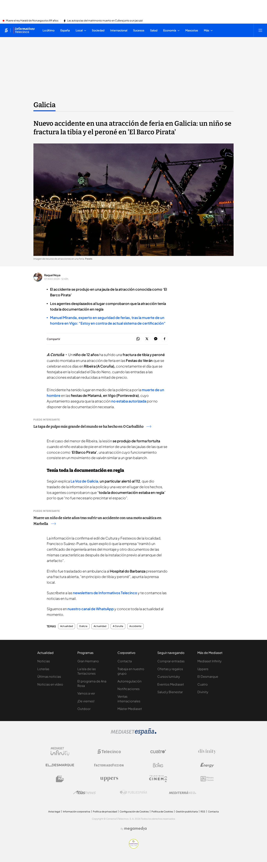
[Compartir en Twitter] (146, 339)
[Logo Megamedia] (135, 828)
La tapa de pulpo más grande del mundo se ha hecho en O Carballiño (88, 426)
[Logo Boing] (158, 765)
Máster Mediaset (129, 709)
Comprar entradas (171, 661)
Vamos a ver (86, 693)
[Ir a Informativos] (24, 30)
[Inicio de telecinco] (6, 30)
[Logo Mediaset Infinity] (60, 751)
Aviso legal (54, 811)
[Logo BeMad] (60, 779)
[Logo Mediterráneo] (182, 792)
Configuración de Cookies (134, 811)
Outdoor (83, 709)
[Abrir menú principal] (260, 30)
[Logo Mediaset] (133, 734)
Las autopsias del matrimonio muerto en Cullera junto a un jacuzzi (105, 20)
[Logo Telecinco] (109, 751)
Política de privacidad (105, 811)
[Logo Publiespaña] (133, 792)
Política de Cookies (162, 811)
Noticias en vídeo (50, 684)
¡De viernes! (85, 701)
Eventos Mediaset (170, 684)
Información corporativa (76, 811)
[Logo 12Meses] (207, 778)
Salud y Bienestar (170, 692)
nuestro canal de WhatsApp (90, 608)
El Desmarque (207, 676)
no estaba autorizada (128, 401)
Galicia (44, 105)
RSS (203, 811)
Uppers (202, 669)
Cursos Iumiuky (168, 676)
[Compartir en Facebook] (164, 339)
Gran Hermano (88, 661)
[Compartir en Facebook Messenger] (155, 339)
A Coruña (118, 626)
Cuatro (202, 684)
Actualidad (66, 626)
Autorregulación (129, 681)
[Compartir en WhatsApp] (138, 339)
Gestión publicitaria (187, 811)
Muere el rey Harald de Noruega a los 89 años (32, 20)
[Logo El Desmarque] (60, 765)
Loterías (43, 669)
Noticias (43, 661)
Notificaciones (128, 689)
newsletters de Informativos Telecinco (105, 592)
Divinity (202, 692)
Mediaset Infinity (209, 661)
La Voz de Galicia (84, 481)
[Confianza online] (133, 847)
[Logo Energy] (207, 765)
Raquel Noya (52, 275)
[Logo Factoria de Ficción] (109, 765)
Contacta (124, 661)
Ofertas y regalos (170, 669)
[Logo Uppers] (109, 779)
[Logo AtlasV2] (84, 792)
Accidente (135, 626)
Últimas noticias (49, 676)
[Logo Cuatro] (158, 751)
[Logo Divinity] (207, 751)
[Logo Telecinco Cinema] (158, 778)
